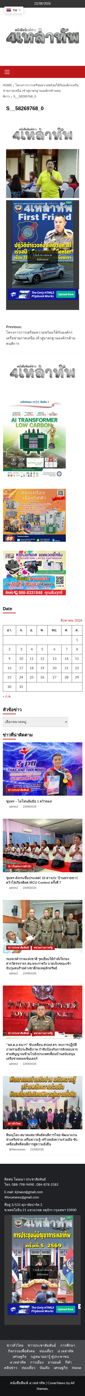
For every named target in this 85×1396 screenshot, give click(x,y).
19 (42, 668)
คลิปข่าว (10, 1368)
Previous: (40, 335)
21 (66, 668)
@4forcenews (17, 1149)
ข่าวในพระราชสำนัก (19, 866)
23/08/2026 (29, 806)
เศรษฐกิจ (19, 1356)
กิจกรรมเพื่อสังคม (21, 1351)
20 (54, 668)
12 (42, 658)
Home (76, 1368)
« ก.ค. (7, 696)
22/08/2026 (29, 973)
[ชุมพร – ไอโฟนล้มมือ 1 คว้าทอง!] (42, 769)
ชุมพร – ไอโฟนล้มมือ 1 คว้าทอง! (29, 801)
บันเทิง (44, 1368)
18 (32, 668)
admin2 (13, 806)
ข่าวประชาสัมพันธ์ (18, 790)
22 (77, 668)
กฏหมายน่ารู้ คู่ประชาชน (50, 1356)
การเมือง (37, 1362)
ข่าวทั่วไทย (14, 1123)
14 (66, 658)
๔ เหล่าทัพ (65, 1351)
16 (9, 668)
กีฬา (68, 1362)
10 (21, 658)
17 (21, 668)
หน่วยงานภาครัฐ (43, 947)
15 (77, 658)
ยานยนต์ (54, 1362)
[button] (7, 71)
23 (9, 677)
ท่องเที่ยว (46, 1351)
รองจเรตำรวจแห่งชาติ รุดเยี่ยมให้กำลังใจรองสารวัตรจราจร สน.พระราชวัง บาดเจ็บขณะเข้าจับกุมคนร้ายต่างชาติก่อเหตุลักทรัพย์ (38, 963)
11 (32, 658)
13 (54, 658)
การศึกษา (67, 1345)
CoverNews (56, 1383)
